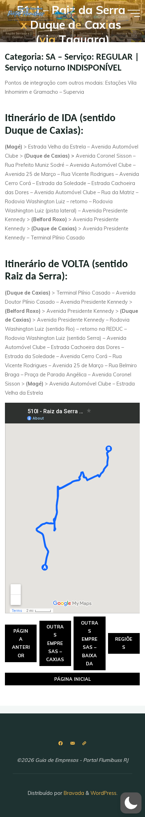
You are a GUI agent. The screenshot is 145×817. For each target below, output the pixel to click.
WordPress (103, 793)
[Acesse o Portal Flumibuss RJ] (84, 743)
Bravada (73, 793)
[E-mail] (72, 743)
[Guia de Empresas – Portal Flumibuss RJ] (42, 13)
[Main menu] (133, 13)
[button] (130, 802)
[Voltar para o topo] (117, 789)
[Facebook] (60, 743)
